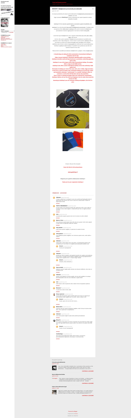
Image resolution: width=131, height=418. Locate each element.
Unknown (58, 197)
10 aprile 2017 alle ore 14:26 (68, 299)
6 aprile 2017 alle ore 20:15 (67, 233)
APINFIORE (3, 37)
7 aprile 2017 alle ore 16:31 (67, 306)
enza (57, 214)
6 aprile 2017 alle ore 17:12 (68, 220)
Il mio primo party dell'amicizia (58, 362)
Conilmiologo (59, 333)
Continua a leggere (87, 371)
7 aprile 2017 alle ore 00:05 (65, 274)
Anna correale (59, 267)
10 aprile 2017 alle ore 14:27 (68, 326)
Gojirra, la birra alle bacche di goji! (59, 386)
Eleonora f (58, 288)
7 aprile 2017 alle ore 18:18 (65, 320)
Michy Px (58, 320)
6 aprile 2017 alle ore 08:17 (65, 197)
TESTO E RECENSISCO (61, 205)
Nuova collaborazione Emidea (58, 374)
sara (57, 281)
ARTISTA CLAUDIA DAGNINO (6, 39)
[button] (92, 9)
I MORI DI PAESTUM (5, 36)
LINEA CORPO (3, 45)
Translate (11, 32)
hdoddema (76, 413)
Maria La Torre (59, 220)
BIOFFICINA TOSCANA (5, 38)
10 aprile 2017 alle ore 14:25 (68, 246)
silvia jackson (59, 233)
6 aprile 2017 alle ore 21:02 (65, 253)
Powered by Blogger (72, 411)
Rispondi (58, 203)
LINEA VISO (3, 44)
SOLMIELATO (3, 40)
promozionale (63, 192)
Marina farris (59, 306)
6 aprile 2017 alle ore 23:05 (67, 267)
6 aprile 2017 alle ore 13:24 (63, 214)
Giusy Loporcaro (60, 294)
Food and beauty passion (59, 2)
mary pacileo (59, 227)
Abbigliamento (56, 192)
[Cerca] (95, 2)
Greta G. (61, 246)
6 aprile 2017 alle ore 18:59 (67, 227)
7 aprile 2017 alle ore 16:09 (69, 294)
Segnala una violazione (73, 415)
